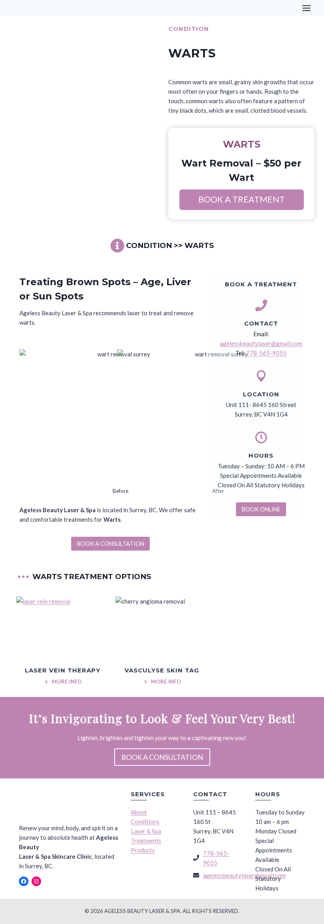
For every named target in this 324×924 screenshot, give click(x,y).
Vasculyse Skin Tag (161, 670)
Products (143, 850)
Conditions (145, 821)
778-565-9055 (266, 352)
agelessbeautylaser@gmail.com (261, 343)
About (139, 812)
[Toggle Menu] (306, 8)
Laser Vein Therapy (62, 670)
